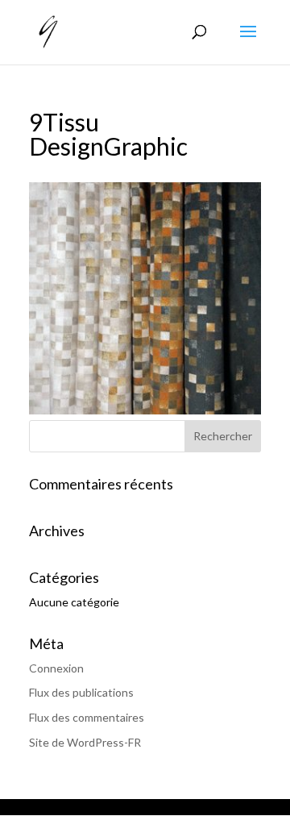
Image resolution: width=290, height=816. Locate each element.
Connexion (56, 668)
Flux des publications (81, 692)
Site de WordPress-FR (85, 742)
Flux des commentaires (86, 717)
